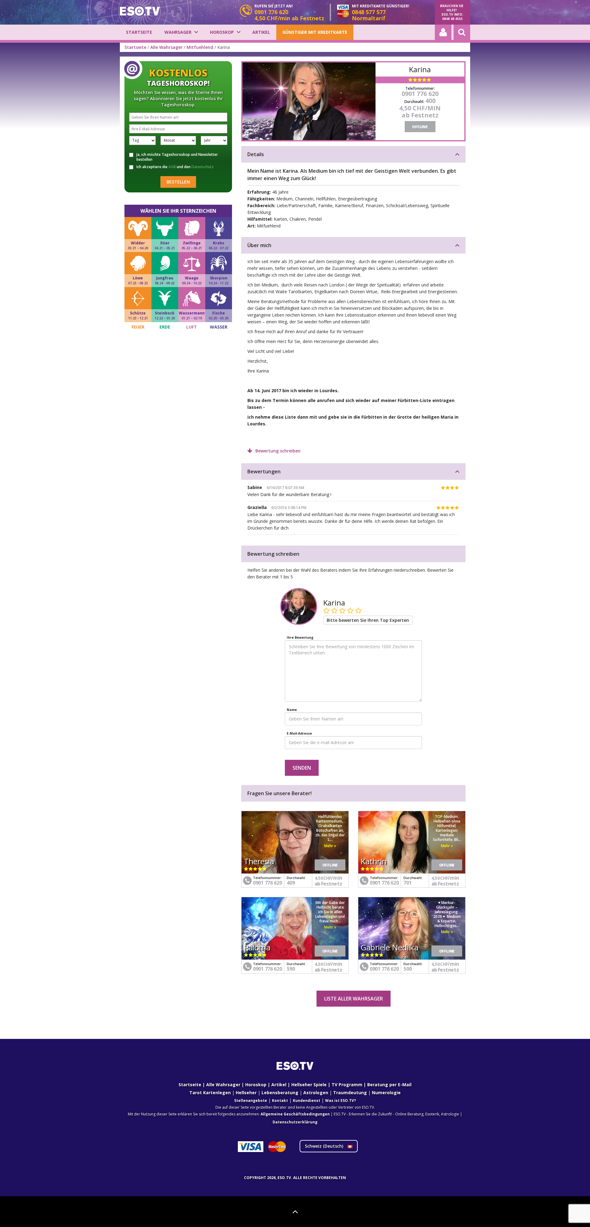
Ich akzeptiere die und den (175, 166)
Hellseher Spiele (309, 1084)
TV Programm (347, 1084)
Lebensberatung (280, 1092)
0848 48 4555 (452, 19)
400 (430, 101)
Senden (302, 767)
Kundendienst (306, 1100)
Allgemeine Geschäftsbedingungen (295, 1114)
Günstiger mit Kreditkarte (314, 32)
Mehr (329, 845)
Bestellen (178, 182)
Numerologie (386, 1092)
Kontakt (280, 1100)
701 (407, 882)
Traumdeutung (350, 1092)
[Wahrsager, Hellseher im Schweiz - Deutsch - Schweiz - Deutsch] (140, 11)
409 (291, 882)
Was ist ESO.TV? (340, 1100)
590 (291, 968)
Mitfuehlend (200, 47)
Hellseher (246, 1092)
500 (407, 968)
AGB (172, 166)
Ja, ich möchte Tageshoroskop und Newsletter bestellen (177, 157)
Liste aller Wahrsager (353, 998)
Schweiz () (324, 1146)
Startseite (139, 32)
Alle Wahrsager (166, 47)
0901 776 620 (420, 93)
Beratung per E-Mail (389, 1084)
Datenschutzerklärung (295, 1122)
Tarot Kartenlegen (210, 1092)
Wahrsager (177, 32)
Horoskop (222, 32)
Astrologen (315, 1092)
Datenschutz (202, 166)
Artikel (261, 32)
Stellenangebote (250, 1100)
